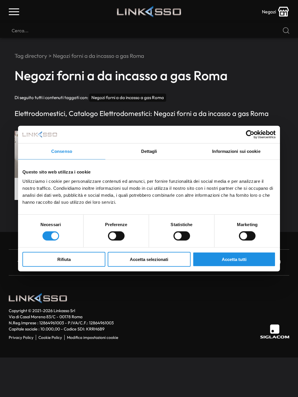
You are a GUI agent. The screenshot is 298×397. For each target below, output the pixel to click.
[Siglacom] (274, 331)
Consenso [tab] (61, 151)
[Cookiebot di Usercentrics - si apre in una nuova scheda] (250, 134)
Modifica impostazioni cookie (92, 337)
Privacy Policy (21, 337)
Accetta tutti (234, 259)
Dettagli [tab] (149, 151)
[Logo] (149, 11)
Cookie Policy (50, 337)
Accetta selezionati (149, 259)
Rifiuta (64, 259)
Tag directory (31, 55)
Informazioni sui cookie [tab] (236, 151)
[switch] (116, 236)
